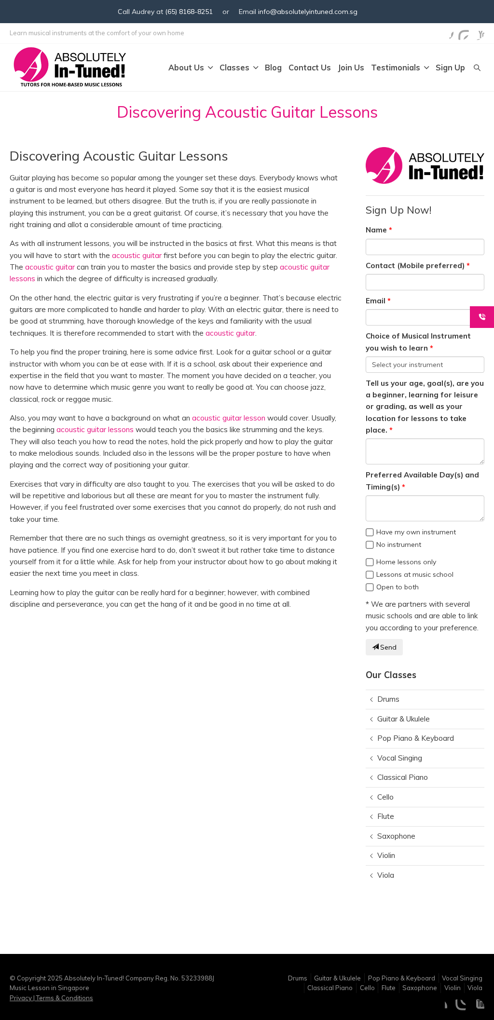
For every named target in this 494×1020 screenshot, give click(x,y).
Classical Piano (402, 777)
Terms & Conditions (64, 998)
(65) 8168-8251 (189, 11)
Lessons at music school (414, 574)
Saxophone (396, 836)
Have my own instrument (416, 532)
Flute (385, 816)
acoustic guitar (137, 255)
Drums (388, 699)
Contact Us (309, 67)
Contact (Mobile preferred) (415, 265)
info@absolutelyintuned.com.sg (307, 11)
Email (375, 300)
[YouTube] (476, 32)
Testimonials (395, 67)
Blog (273, 67)
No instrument (398, 544)
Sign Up (450, 67)
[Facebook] (445, 32)
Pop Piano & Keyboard (415, 738)
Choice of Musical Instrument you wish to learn (418, 341)
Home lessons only (406, 562)
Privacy (21, 998)
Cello (385, 797)
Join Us (351, 67)
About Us (186, 67)
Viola (385, 875)
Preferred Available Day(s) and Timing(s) (422, 480)
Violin (386, 855)
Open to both (397, 587)
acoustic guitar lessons (95, 429)
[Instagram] (461, 32)
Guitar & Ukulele (403, 718)
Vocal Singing (399, 757)
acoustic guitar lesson (228, 417)
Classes (234, 67)
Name (376, 229)
